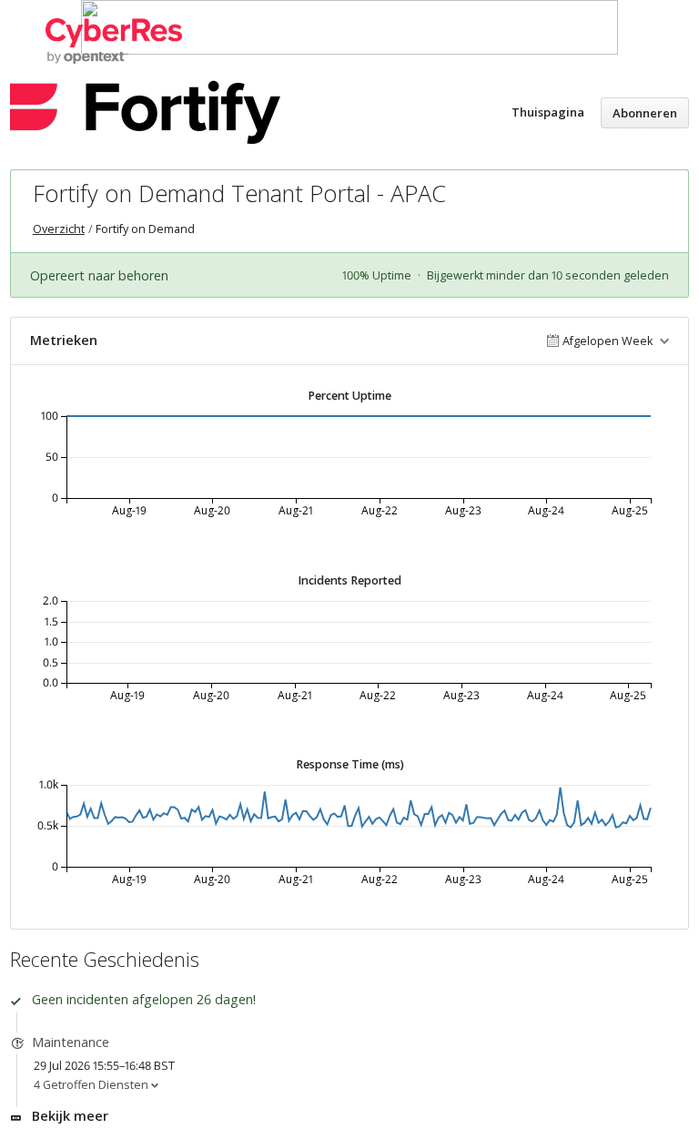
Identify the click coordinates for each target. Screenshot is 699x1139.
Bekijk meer (70, 1115)
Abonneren (645, 113)
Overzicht (59, 229)
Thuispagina (548, 112)
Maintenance (70, 1042)
